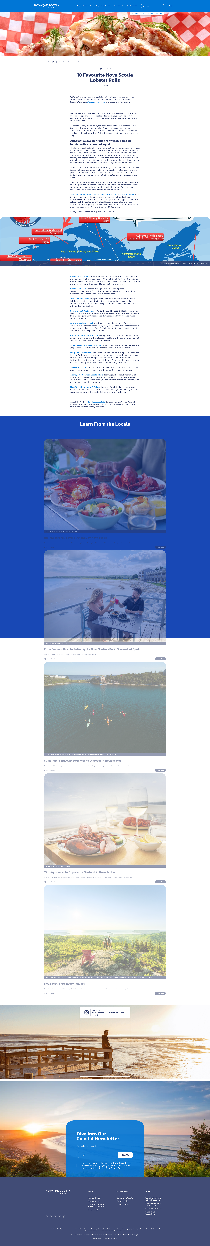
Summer (64, 643)
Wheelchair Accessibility (150, 1212)
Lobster (105, 86)
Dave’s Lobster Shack (80, 276)
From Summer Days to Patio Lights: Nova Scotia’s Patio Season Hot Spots (92, 649)
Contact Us (93, 1209)
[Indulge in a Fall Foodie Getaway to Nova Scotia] (105, 484)
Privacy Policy (117, 1167)
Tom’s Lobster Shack (79, 298)
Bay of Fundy (50, 978)
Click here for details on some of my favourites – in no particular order (102, 194)
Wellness (113, 755)
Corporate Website (124, 1197)
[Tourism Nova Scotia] (46, 5)
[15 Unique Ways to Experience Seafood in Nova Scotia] (105, 819)
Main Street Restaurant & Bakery (85, 387)
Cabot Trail (50, 755)
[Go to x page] (55, 1216)
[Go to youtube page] (59, 1216)
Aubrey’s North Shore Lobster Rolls (86, 374)
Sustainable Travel (153, 1208)
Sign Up (125, 1154)
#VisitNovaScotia (117, 1012)
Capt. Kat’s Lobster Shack (81, 323)
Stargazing (104, 755)
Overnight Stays (71, 532)
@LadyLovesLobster (96, 101)
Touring (149, 978)
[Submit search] (142, 6)
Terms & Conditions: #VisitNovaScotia (97, 1205)
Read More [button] (160, 547)
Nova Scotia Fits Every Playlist (64, 983)
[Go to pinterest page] (63, 1216)
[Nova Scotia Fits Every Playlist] (105, 930)
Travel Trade (122, 1204)
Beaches (59, 978)
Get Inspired (118, 6)
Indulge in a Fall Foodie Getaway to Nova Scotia (75, 537)
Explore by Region (103, 6)
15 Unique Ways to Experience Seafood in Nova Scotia (79, 872)
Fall (56, 532)
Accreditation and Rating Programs (153, 1198)
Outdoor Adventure (79, 755)
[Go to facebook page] (51, 1216)
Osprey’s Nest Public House (82, 310)
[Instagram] (86, 1013)
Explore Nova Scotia (84, 6)
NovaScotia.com (99, 1238)
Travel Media (122, 1201)
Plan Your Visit (132, 6)
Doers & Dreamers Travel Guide (153, 1204)
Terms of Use (94, 1201)
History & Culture (97, 978)
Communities (59, 755)
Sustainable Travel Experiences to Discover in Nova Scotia (82, 760)
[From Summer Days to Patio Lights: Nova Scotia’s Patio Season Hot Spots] (105, 596)
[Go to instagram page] (47, 1216)
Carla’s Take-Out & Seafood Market (86, 345)
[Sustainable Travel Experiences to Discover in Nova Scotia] (105, 707)
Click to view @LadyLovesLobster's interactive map (186, 263)
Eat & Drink (50, 532)
